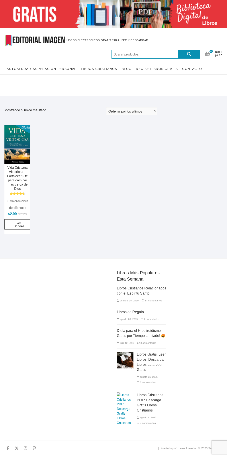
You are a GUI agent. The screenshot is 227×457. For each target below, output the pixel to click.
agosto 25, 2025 (148, 376)
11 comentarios (153, 300)
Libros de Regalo (130, 312)
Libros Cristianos (99, 69)
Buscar (189, 54)
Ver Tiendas (18, 224)
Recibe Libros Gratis (157, 69)
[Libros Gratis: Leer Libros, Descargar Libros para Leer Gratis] (125, 354)
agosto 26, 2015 (128, 319)
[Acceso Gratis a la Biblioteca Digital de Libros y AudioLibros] (113, 2)
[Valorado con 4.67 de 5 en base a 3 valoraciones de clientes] (17, 193)
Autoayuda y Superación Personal (41, 69)
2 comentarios (147, 423)
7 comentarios (151, 319)
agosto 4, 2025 (147, 417)
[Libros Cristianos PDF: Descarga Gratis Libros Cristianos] (125, 394)
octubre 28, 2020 (129, 300)
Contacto (192, 69)
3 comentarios (148, 342)
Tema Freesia (187, 448)
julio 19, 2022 (126, 342)
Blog (127, 69)
